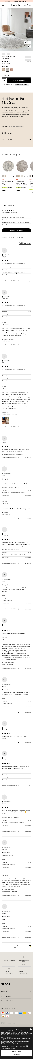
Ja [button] (18, 280)
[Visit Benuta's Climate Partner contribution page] (8, 1023)
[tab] (25, 243)
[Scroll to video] (29, 46)
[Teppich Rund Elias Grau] (7, 69)
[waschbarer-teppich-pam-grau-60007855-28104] (17, 176)
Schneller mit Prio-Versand (21, 84)
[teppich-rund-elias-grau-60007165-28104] (3, 176)
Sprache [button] (11, 237)
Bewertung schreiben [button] (16, 230)
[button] (5, 420)
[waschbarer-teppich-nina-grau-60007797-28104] (30, 176)
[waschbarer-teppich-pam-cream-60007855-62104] (22, 176)
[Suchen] (25, 5)
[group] (16, 210)
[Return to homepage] (16, 5)
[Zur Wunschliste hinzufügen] (4, 80)
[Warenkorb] (30, 5)
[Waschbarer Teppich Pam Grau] (22, 166)
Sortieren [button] (4, 237)
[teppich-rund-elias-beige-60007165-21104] (5, 176)
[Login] (27, 5)
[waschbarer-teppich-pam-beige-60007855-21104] (19, 176)
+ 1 (24, 176)
